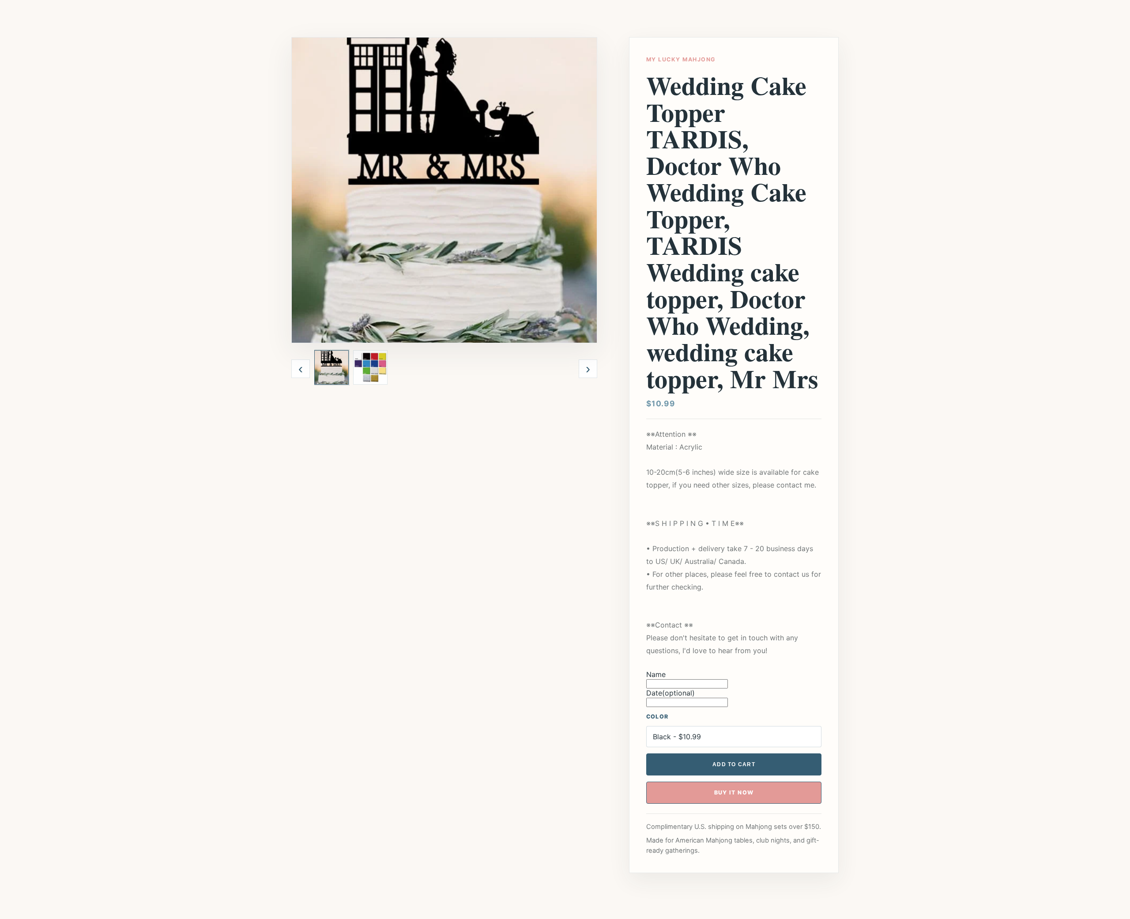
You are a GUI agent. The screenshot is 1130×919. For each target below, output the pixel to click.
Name (656, 674)
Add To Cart (733, 764)
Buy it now (734, 792)
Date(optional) (670, 692)
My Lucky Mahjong (681, 59)
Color (657, 716)
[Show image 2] (370, 367)
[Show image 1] (331, 367)
